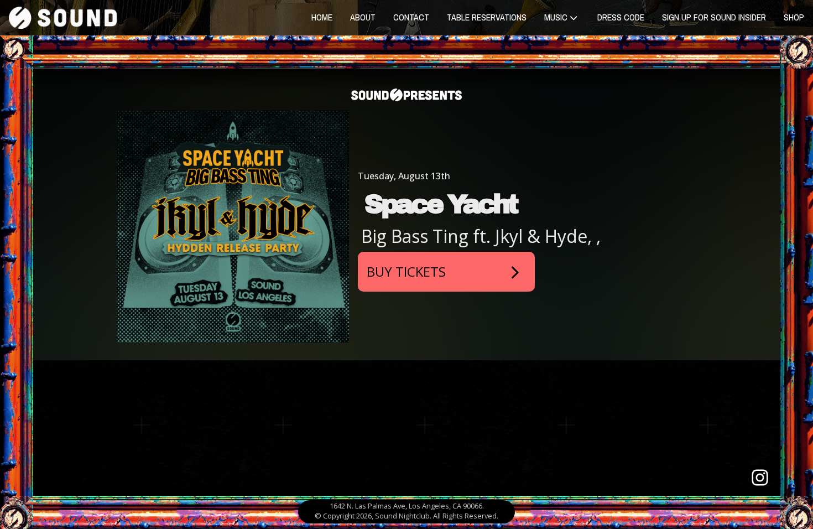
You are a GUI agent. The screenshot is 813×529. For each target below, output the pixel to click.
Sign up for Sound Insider (714, 17)
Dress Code (620, 17)
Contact (411, 17)
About (363, 17)
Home (321, 17)
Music (555, 17)
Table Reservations (487, 17)
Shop (794, 17)
